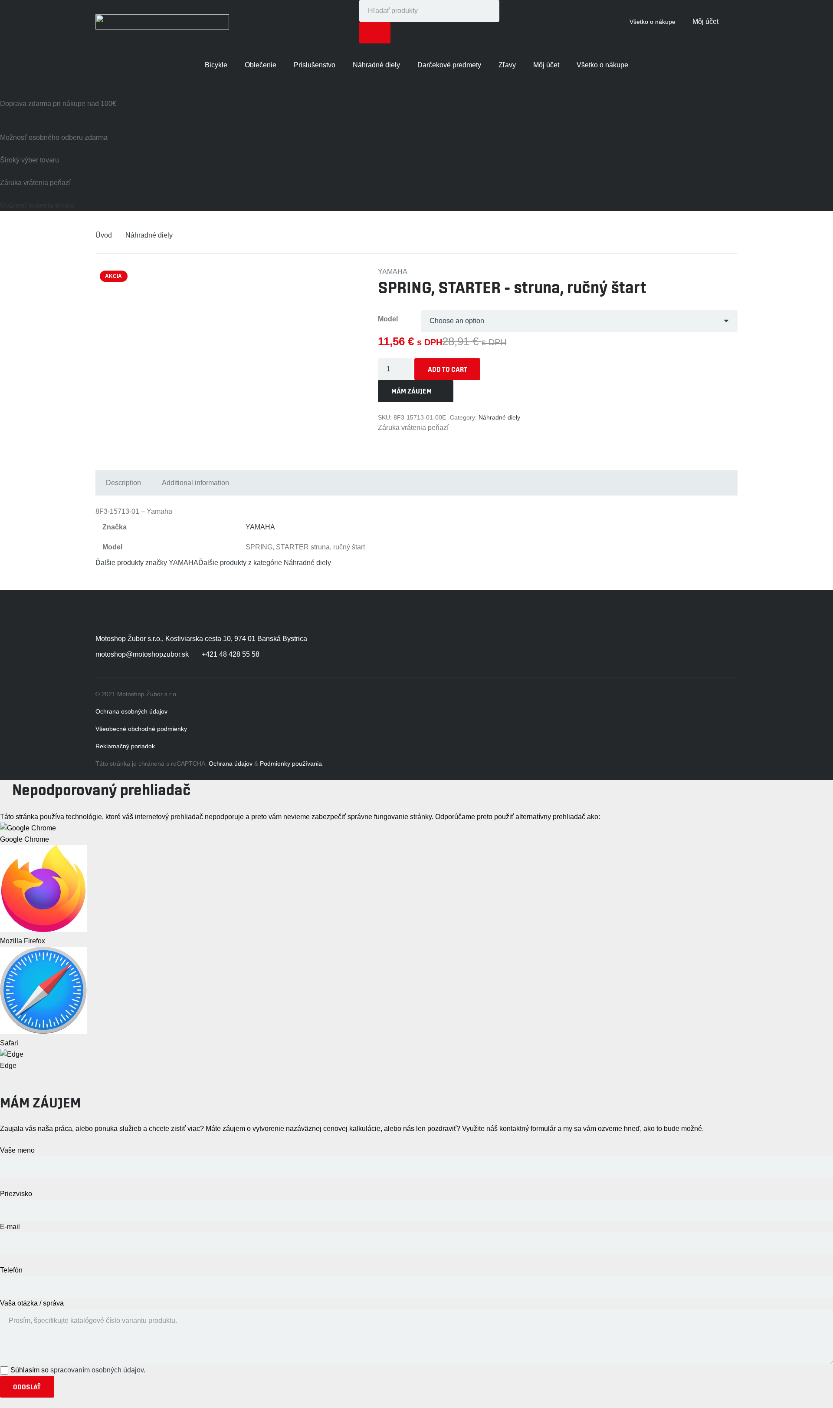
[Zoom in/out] (23, 1071)
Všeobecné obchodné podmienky (141, 728)
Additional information (195, 482)
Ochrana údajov (231, 763)
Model (388, 319)
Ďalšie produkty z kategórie (264, 562)
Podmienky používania (291, 763)
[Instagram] (669, 642)
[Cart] (728, 22)
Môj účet (705, 21)
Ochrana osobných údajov (131, 711)
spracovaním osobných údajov (97, 1370)
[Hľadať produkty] (375, 32)
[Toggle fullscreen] (16, 1071)
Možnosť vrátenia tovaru (37, 205)
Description (123, 482)
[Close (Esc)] (2, 1071)
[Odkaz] (162, 22)
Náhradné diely (149, 235)
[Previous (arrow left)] (2, 1083)
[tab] (123, 483)
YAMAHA (260, 527)
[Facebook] (634, 642)
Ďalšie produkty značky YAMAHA (146, 562)
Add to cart (447, 369)
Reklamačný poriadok (125, 746)
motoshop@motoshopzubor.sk (142, 654)
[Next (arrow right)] (9, 1083)
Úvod (103, 235)
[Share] (9, 1071)
